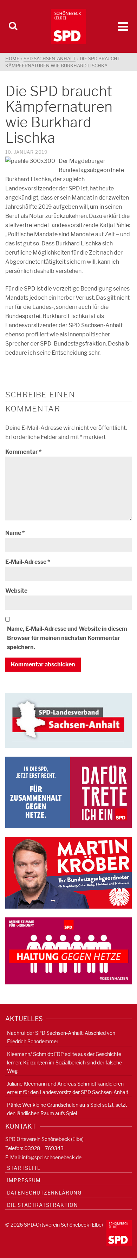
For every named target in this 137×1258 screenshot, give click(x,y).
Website (16, 590)
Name (15, 533)
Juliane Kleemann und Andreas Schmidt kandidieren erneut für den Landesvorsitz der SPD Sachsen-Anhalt (67, 1088)
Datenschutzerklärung (44, 1193)
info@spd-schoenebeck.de (51, 1157)
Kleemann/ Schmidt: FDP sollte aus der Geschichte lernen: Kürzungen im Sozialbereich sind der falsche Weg (64, 1062)
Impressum (24, 1180)
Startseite (24, 1168)
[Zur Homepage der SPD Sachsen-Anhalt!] (68, 719)
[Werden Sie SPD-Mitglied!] (68, 792)
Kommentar (23, 451)
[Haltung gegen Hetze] (68, 950)
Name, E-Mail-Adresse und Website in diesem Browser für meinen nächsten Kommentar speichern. (67, 638)
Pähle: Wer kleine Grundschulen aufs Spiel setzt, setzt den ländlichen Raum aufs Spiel (67, 1109)
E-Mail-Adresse (27, 561)
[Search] (13, 26)
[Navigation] (123, 26)
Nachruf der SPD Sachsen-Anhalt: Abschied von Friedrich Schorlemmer (61, 1037)
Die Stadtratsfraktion (42, 1205)
